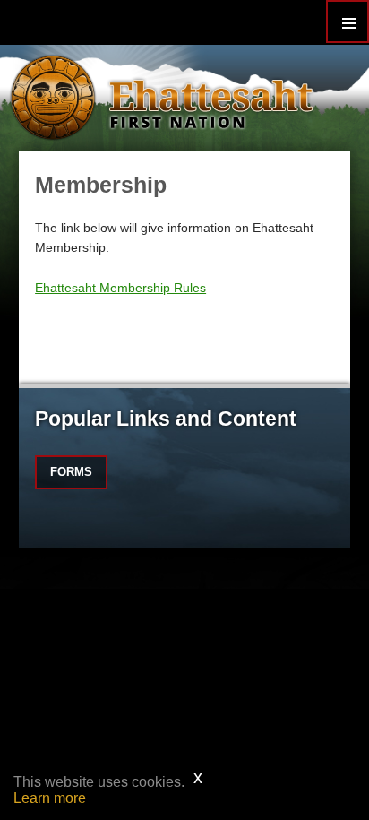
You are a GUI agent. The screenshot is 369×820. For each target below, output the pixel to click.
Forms (71, 472)
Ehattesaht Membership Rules (120, 288)
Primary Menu (347, 21)
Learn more (49, 798)
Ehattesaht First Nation (211, 97)
